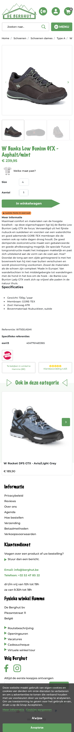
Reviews (10, 501)
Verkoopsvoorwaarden (20, 534)
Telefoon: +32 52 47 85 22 (22, 575)
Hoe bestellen (14, 517)
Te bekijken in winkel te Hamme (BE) (18, 367)
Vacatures (15, 639)
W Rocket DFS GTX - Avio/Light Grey (30, 463)
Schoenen (20, 38)
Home (5, 38)
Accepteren (37, 727)
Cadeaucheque (18, 644)
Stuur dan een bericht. (23, 559)
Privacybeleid (13, 495)
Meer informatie (13, 709)
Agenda (9, 512)
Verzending (12, 523)
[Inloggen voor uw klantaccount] (56, 11)
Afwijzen (37, 718)
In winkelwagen (29, 203)
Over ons (10, 506)
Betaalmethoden (16, 528)
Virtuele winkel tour (21, 650)
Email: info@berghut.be (21, 569)
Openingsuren (18, 633)
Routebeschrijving (21, 628)
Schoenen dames (41, 38)
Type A (61, 38)
